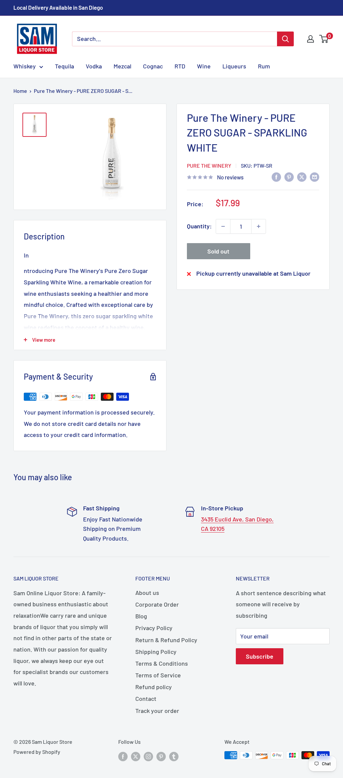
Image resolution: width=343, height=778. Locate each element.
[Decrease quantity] (223, 226)
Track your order (157, 710)
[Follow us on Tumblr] (174, 756)
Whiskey (24, 66)
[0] (324, 39)
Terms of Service (158, 675)
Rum (264, 66)
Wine (204, 66)
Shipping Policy (156, 651)
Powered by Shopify (36, 751)
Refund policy (153, 686)
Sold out (218, 251)
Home (20, 91)
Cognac (153, 66)
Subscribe (259, 656)
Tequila (64, 66)
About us (147, 592)
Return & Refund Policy (166, 640)
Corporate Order (157, 604)
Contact (145, 698)
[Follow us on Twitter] (135, 756)
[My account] (310, 39)
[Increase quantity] (259, 226)
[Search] (285, 39)
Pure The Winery (209, 165)
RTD (180, 66)
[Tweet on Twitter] (301, 176)
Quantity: (199, 226)
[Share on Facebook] (276, 176)
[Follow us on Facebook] (123, 756)
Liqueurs (234, 66)
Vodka (94, 66)
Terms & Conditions (161, 663)
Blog (141, 616)
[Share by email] (314, 176)
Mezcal (122, 66)
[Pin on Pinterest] (289, 176)
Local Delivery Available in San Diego (58, 7)
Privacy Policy (154, 627)
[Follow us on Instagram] (148, 756)
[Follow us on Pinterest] (161, 756)
